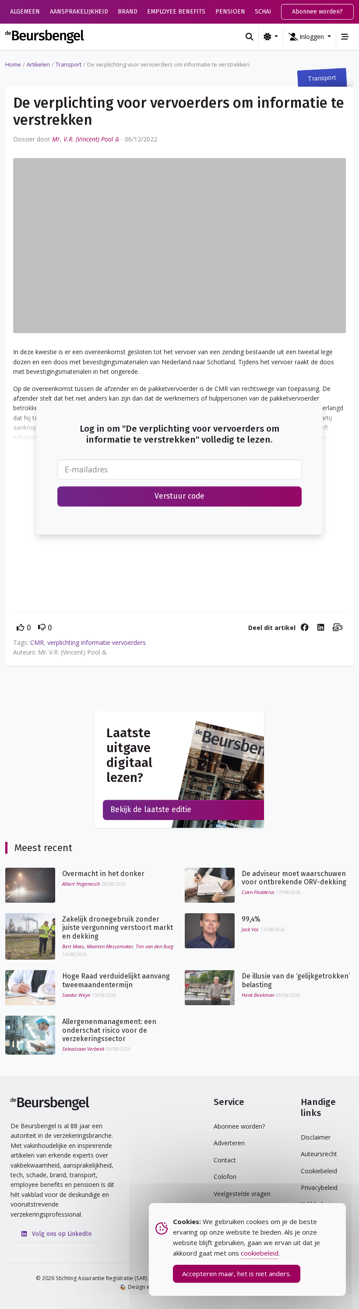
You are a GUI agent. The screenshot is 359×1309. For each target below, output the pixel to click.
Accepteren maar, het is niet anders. (236, 1273)
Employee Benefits (176, 11)
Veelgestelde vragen (242, 1193)
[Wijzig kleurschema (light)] (271, 36)
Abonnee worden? (317, 11)
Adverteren (229, 1143)
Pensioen (230, 11)
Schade (266, 11)
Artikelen (38, 64)
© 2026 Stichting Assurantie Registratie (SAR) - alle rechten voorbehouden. (129, 1278)
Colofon (225, 1176)
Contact (225, 1160)
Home (13, 64)
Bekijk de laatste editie (150, 809)
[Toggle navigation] (345, 36)
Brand (127, 11)
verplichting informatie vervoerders (96, 642)
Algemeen (25, 11)
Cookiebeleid (319, 1171)
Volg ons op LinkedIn (61, 1234)
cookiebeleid (259, 1253)
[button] (309, 36)
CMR (37, 642)
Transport (68, 64)
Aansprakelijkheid (79, 11)
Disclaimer (316, 1137)
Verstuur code (179, 496)
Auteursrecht (319, 1154)
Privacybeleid (319, 1187)
